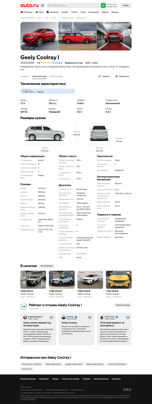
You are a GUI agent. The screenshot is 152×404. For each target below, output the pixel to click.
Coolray (53, 18)
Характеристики (39, 76)
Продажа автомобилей (27, 18)
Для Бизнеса (44, 379)
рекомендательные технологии (63, 393)
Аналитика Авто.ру (101, 379)
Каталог (65, 12)
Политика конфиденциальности (56, 390)
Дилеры (115, 12)
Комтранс (54, 12)
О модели (24, 76)
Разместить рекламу (28, 379)
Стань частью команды (70, 379)
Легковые (28, 12)
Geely (46, 18)
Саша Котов (116, 379)
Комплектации (56, 76)
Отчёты (74, 12)
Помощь (55, 379)
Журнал (105, 12)
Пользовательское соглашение (31, 390)
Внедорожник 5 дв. (67, 18)
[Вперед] (132, 36)
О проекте (86, 379)
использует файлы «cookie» (41, 396)
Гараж (83, 12)
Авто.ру (29, 5)
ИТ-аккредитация (77, 390)
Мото (41, 12)
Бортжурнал (93, 12)
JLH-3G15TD (81, 254)
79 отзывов (57, 63)
